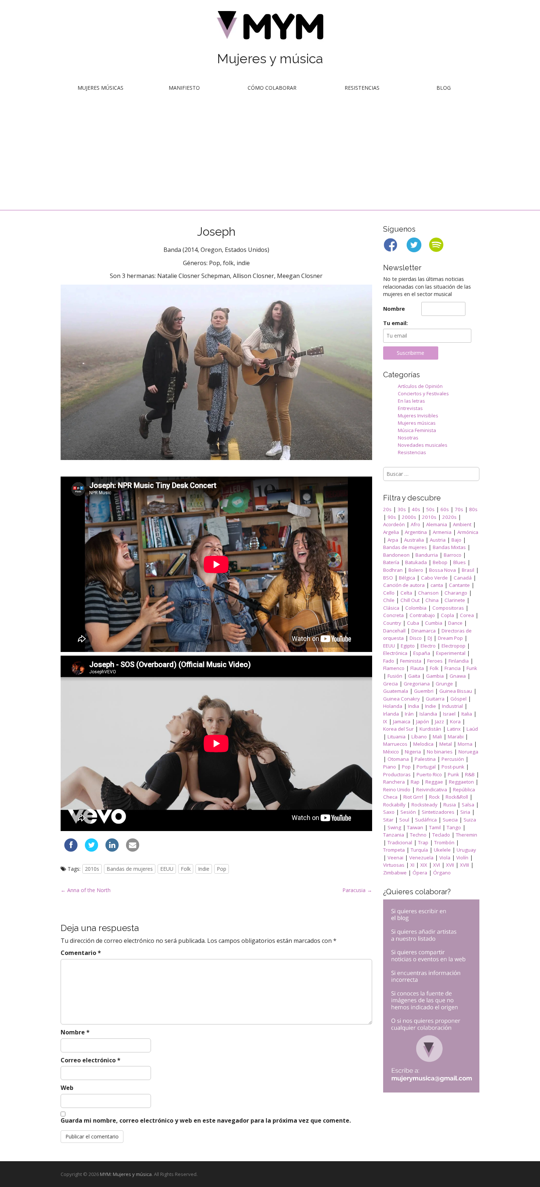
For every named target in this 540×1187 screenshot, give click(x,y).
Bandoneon (396, 555)
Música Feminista (417, 430)
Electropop (453, 645)
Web (67, 1088)
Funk (472, 668)
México (391, 751)
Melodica (423, 744)
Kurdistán (430, 729)
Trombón (444, 842)
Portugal (426, 766)
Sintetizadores (438, 812)
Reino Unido (396, 789)
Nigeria (413, 751)
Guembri (423, 691)
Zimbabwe (395, 872)
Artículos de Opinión (420, 386)
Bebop (440, 562)
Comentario (81, 953)
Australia (414, 540)
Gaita (414, 676)
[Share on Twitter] (91, 849)
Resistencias (362, 87)
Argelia (391, 532)
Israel (449, 713)
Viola (444, 857)
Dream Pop (450, 638)
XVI (436, 865)
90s (392, 517)
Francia (452, 668)
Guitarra (435, 698)
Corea (467, 615)
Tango (454, 827)
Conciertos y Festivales (423, 393)
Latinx (454, 729)
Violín (462, 857)
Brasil (468, 570)
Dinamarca (423, 630)
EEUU (166, 868)
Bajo (456, 540)
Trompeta (394, 849)
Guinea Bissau (455, 691)
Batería (391, 562)
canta (437, 585)
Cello (389, 592)
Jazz (439, 721)
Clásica (391, 608)
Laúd (472, 729)
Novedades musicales (422, 445)
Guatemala (395, 691)
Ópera (420, 872)
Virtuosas (393, 865)
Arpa (393, 540)
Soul (404, 819)
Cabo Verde (434, 577)
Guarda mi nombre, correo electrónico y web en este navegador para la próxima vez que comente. (206, 1120)
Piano (389, 766)
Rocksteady (424, 804)
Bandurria (426, 555)
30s (401, 509)
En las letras (411, 401)
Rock (434, 797)
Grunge (444, 683)
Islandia (428, 713)
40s (416, 509)
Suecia (450, 819)
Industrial (452, 706)
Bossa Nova (442, 570)
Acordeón (394, 524)
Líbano (419, 736)
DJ (430, 638)
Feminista (410, 660)
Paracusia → (357, 890)
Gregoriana (417, 683)
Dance (455, 623)
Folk (186, 868)
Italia (466, 713)
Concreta (393, 615)
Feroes (435, 660)
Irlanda (391, 713)
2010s (92, 868)
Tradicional (400, 842)
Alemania (436, 524)
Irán (409, 713)
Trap (423, 842)
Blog (443, 87)
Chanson (428, 592)
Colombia (415, 608)
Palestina (425, 759)
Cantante (459, 585)
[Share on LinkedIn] (112, 849)
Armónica (467, 532)
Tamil (435, 827)
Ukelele (442, 849)
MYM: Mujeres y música (126, 1174)
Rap (415, 781)
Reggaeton (461, 781)
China (432, 600)
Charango (455, 592)
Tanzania (393, 834)
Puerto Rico (429, 774)
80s (473, 509)
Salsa (468, 804)
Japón (422, 721)
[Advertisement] (270, 154)
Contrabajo (422, 615)
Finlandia (459, 660)
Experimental (450, 653)
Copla (447, 615)
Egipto (408, 645)
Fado (388, 660)
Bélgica (407, 577)
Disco (416, 638)
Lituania (397, 736)
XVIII (464, 865)
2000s (409, 517)
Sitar (388, 819)
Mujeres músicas (100, 87)
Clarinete (454, 600)
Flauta (417, 668)
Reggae (434, 781)
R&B (470, 774)
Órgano (442, 872)
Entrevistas (410, 408)
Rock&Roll (457, 797)
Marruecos (395, 744)
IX (385, 721)
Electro (428, 645)
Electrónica (395, 653)
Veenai (395, 857)
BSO (388, 577)
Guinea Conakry (401, 698)
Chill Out (410, 600)
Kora (455, 721)
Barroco (452, 555)
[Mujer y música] (270, 28)
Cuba (413, 623)
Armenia (442, 532)
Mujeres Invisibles (418, 415)
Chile (389, 600)
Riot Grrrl (413, 797)
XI (412, 865)
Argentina (416, 532)
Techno (418, 834)
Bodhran (393, 570)
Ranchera (394, 781)
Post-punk (453, 766)
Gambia (435, 676)
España (421, 653)
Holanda (392, 706)
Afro (415, 524)
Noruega (468, 751)
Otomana (398, 759)
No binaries (440, 751)
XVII (450, 865)
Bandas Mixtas (449, 547)
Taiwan (415, 827)
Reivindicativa (431, 789)
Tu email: (395, 323)
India (413, 706)
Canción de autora (404, 585)
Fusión (395, 676)
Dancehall (394, 630)
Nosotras (408, 437)
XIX (423, 865)
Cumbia (433, 623)
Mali (437, 736)
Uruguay (466, 849)
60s (444, 509)
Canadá (463, 577)
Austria (438, 540)
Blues (459, 562)
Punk (453, 774)
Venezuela (421, 857)
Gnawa (458, 676)
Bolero (415, 570)
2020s (449, 517)
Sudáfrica (426, 819)
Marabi (456, 736)
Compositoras (448, 608)
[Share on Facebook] (71, 849)
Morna (465, 744)
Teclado (441, 834)
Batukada (416, 562)
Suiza (470, 819)
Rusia (449, 804)
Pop (221, 868)
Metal (445, 744)
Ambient (462, 524)
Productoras (397, 774)
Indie (203, 868)
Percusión (453, 759)
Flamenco (393, 668)
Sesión (408, 812)
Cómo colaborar (272, 87)
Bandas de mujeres (130, 868)
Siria (465, 812)
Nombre (75, 1032)
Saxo (389, 812)
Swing (394, 827)
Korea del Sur (398, 729)
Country (392, 623)
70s (459, 509)
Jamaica (401, 721)
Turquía (419, 849)
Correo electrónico (90, 1060)
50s (430, 509)
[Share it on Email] (132, 849)
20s (387, 509)
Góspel (458, 698)
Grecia (390, 683)
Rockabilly (394, 804)
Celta (406, 592)
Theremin (466, 834)
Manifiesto (184, 87)
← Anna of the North (86, 890)
